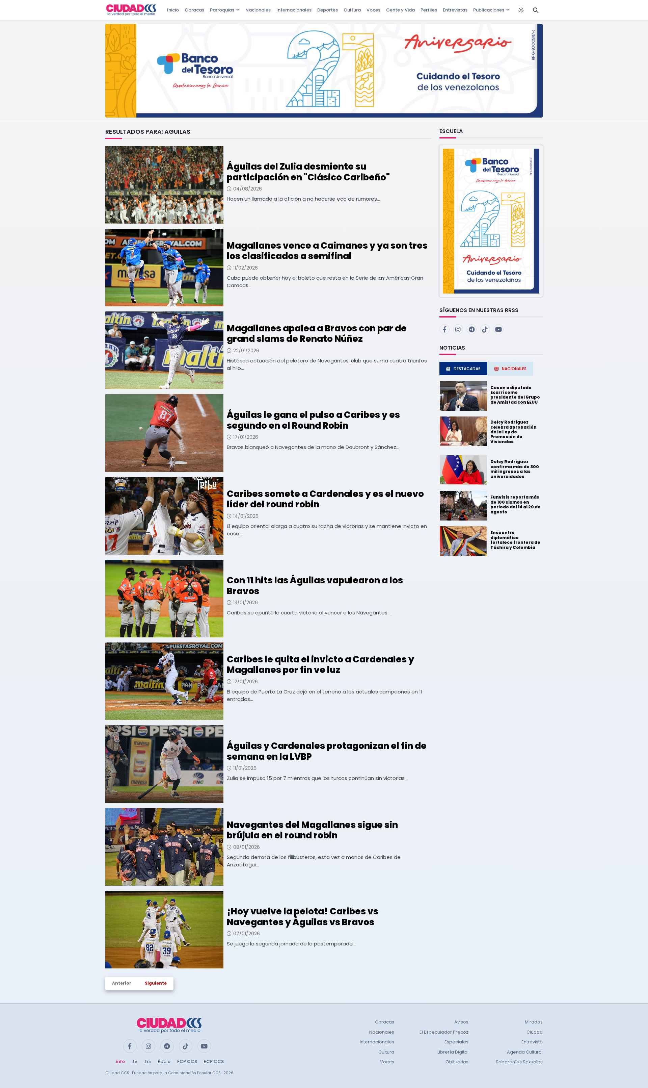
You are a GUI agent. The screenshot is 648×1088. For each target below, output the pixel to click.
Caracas (194, 10)
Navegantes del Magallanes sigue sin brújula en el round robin (312, 830)
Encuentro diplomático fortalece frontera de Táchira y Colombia (515, 540)
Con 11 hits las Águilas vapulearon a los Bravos (315, 585)
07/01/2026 (246, 933)
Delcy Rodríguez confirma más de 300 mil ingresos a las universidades (514, 469)
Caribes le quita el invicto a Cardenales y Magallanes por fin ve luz (320, 664)
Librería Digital (452, 1052)
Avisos (461, 1022)
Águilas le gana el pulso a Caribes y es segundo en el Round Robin (313, 420)
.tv (134, 1061)
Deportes (327, 10)
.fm (147, 1061)
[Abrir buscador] (536, 10)
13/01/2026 (245, 602)
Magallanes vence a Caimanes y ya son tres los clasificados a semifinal (327, 250)
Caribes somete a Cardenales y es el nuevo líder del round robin (325, 499)
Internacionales (294, 10)
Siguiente (156, 983)
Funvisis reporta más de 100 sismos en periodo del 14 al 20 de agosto (515, 504)
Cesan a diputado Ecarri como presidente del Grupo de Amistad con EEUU (515, 395)
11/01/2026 (244, 768)
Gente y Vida (400, 10)
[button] (491, 221)
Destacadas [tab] (467, 369)
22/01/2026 (246, 350)
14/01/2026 (246, 516)
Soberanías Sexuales (519, 1062)
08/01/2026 (246, 847)
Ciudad (534, 1032)
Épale (164, 1061)
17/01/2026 (245, 437)
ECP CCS (214, 1061)
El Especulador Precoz (444, 1032)
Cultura (352, 10)
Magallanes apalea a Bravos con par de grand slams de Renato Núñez (317, 333)
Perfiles (429, 10)
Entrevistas (455, 10)
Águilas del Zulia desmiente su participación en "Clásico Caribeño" (308, 171)
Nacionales (258, 10)
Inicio (173, 10)
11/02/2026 (245, 267)
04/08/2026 (247, 188)
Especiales (456, 1042)
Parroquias (222, 10)
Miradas (534, 1022)
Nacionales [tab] (514, 369)
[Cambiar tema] (521, 10)
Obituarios (457, 1062)
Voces (373, 10)
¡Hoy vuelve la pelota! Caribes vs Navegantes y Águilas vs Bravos (302, 916)
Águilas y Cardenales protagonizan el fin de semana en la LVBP (327, 751)
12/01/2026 (245, 681)
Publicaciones (488, 10)
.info (120, 1061)
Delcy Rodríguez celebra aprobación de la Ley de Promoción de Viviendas (513, 432)
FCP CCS (187, 1061)
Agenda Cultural (525, 1052)
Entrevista (532, 1042)
